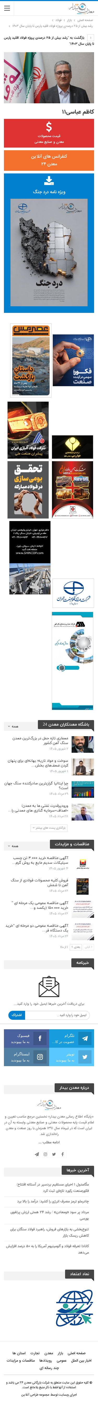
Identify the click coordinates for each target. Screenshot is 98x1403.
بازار (60, 1353)
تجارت (35, 1353)
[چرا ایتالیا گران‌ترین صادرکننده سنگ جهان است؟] (83, 789)
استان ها (19, 1353)
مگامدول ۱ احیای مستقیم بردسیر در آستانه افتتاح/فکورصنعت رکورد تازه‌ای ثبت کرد (52, 1188)
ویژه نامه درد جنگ (49, 192)
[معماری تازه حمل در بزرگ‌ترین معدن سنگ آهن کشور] (83, 744)
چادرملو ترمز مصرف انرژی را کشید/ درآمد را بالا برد (53, 1202)
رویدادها (45, 1361)
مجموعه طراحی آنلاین (35, 1394)
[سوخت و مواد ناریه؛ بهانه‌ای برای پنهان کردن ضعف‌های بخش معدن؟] (83, 767)
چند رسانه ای (49, 1368)
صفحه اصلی (76, 1353)
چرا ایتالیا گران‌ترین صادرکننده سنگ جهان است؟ (36, 786)
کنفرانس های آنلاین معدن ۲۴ (49, 160)
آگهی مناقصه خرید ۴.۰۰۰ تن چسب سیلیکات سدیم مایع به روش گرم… (40, 860)
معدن (48, 1353)
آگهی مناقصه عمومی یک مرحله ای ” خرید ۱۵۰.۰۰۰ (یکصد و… (39, 905)
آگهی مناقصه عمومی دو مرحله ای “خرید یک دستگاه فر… (36, 928)
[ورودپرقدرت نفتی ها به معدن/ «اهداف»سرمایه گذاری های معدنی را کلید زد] (83, 812)
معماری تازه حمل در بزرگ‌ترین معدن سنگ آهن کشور (40, 741)
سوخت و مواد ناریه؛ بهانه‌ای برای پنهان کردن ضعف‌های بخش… (38, 763)
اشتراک (17, 1015)
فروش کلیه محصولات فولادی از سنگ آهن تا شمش (39, 883)
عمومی (61, 1361)
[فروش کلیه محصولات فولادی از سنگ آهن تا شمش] (83, 886)
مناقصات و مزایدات (21, 1361)
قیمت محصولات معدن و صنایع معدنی (49, 139)
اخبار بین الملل (81, 1361)
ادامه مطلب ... (49, 1142)
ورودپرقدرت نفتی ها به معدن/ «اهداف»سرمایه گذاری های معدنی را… (38, 808)
